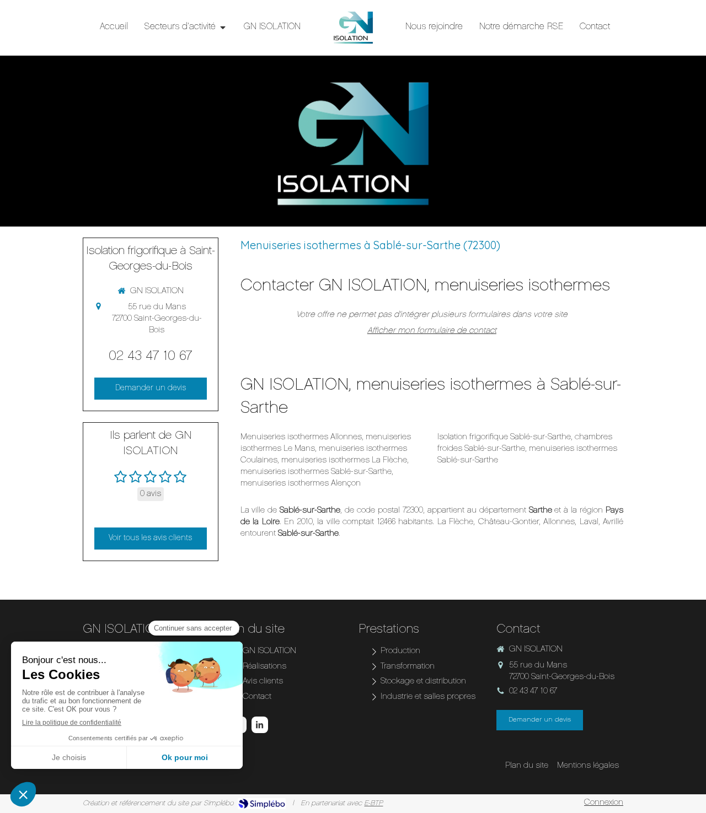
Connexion (603, 803)
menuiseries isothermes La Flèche (344, 460)
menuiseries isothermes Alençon (300, 484)
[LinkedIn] (260, 725)
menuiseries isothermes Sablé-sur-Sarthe (316, 472)
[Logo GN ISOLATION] (353, 28)
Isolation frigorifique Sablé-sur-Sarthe (504, 437)
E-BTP (373, 803)
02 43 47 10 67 (150, 356)
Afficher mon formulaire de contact (431, 331)
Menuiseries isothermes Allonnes (301, 437)
